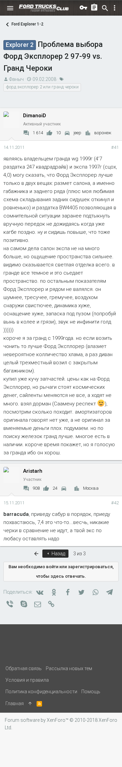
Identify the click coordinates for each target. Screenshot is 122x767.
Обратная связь (23, 668)
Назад (57, 553)
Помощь (90, 691)
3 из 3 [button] (79, 553)
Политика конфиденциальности (41, 691)
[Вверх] (30, 703)
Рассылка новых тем (69, 668)
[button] (10, 8)
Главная (14, 703)
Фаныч (16, 79)
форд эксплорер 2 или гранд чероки (42, 86)
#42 (115, 502)
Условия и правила (27, 680)
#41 (115, 147)
